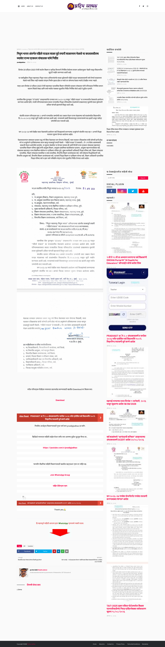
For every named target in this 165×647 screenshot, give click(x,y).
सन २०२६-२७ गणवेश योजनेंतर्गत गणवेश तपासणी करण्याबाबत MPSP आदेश (127, 497)
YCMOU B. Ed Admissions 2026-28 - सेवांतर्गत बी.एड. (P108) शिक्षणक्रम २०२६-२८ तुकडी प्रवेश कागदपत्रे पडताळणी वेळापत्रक (132, 71)
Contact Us (39, 6)
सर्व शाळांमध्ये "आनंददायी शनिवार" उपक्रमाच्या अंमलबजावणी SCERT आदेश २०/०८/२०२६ (54, 503)
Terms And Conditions (133, 644)
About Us (30, 6)
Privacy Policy (120, 644)
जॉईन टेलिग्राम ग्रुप (60, 486)
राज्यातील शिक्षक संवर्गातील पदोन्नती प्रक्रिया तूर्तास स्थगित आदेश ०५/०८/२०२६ (132, 99)
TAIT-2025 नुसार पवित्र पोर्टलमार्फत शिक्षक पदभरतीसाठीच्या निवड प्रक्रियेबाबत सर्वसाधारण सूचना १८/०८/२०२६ (131, 59)
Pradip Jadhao (31, 644)
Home (23, 6)
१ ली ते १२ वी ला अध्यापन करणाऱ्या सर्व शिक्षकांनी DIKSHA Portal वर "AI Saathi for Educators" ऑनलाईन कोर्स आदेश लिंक (127, 260)
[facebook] (139, 6)
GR (24, 546)
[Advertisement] (82, 29)
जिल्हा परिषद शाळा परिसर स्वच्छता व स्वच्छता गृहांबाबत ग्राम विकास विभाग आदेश (125, 130)
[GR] (127, 116)
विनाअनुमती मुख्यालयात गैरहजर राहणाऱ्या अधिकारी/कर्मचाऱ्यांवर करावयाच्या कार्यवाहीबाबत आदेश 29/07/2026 (132, 90)
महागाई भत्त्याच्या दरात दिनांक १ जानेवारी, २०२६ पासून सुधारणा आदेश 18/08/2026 (126, 402)
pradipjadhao (21, 62)
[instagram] (147, 6)
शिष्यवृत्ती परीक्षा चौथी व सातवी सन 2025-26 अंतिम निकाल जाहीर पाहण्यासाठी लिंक (132, 81)
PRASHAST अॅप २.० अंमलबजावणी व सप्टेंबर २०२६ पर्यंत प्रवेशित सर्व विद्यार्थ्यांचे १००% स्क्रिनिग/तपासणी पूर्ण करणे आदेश (126, 338)
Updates (24, 49)
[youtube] (143, 191)
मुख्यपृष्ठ (19, 49)
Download (60, 400)
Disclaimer (145, 644)
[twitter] (143, 6)
